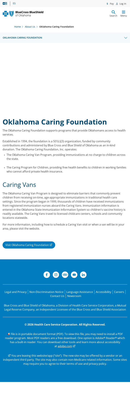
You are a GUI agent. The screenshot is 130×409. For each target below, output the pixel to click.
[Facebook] (47, 275)
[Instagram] (56, 275)
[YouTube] (74, 275)
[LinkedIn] (83, 275)
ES (14, 3)
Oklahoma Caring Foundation (22, 37)
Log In (122, 3)
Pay (111, 3)
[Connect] (65, 275)
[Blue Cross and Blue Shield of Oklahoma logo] (23, 14)
